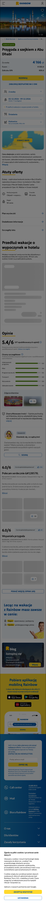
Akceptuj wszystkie (24, 892)
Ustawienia (27, 898)
